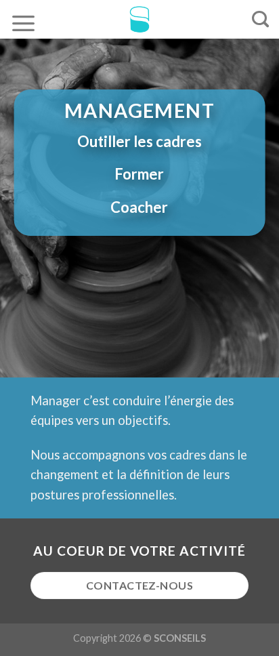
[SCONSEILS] (139, 19)
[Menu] (23, 22)
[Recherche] (260, 20)
